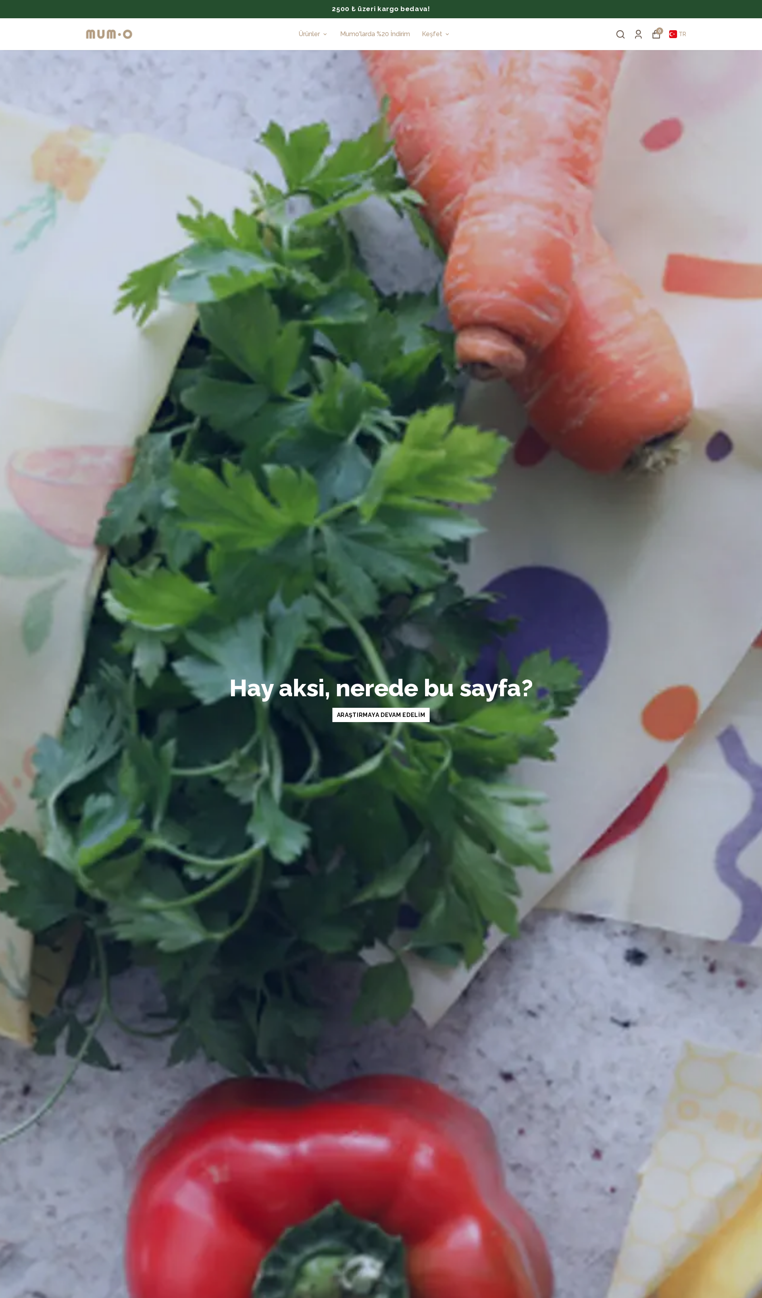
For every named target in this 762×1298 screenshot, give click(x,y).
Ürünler (309, 34)
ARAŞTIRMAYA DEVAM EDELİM (381, 715)
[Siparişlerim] (638, 34)
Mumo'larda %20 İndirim (375, 34)
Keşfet (432, 34)
